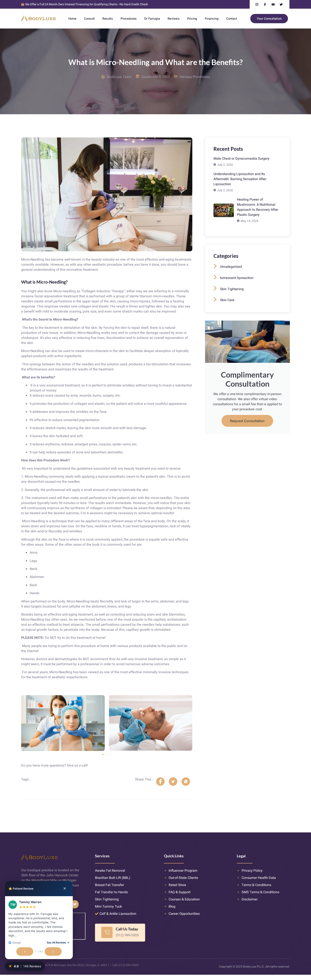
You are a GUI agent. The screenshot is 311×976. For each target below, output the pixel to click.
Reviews (174, 18)
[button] (102, 754)
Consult (89, 18)
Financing (212, 18)
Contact (231, 18)
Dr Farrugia (152, 18)
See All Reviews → (58, 942)
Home (72, 18)
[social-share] (160, 781)
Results (107, 18)
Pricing (192, 18)
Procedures (129, 18)
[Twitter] (75, 904)
